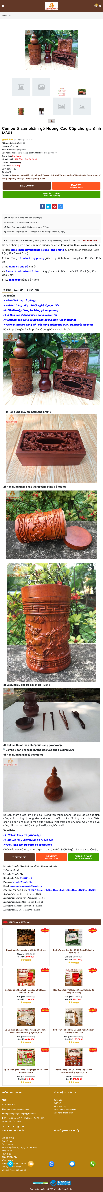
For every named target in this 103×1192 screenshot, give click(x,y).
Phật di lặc (6, 1154)
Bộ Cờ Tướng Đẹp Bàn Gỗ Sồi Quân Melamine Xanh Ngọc (73, 951)
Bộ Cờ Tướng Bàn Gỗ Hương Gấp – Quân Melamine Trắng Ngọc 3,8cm (74, 1071)
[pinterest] (13, 1126)
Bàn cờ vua (7, 1141)
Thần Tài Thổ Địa (9, 1157)
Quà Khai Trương (58, 175)
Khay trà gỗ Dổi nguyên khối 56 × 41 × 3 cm (26, 950)
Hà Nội (92, 890)
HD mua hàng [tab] (32, 290)
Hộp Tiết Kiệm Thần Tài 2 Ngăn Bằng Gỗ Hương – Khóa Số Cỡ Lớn (26, 991)
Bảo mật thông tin (61, 1106)
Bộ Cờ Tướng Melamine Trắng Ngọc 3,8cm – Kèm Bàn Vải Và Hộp (26, 1071)
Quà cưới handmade (76, 175)
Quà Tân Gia (43, 175)
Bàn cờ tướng (8, 1138)
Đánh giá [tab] (18, 290)
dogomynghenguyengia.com (16, 1109)
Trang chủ (6, 15)
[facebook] (4, 1126)
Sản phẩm (58, 1100)
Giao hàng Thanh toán (63, 1113)
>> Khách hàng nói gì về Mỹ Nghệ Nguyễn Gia (31, 305)
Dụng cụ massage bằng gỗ (14, 1170)
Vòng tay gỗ (7, 1160)
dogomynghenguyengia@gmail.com (20, 1113)
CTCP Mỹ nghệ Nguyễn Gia (60, 1189)
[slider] (7, 139)
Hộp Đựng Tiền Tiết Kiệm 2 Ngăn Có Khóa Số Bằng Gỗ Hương (73, 991)
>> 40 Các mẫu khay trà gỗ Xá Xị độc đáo (28, 839)
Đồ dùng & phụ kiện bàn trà (24, 175)
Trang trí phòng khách (35, 178)
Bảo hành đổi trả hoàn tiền (65, 1109)
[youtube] (18, 1126)
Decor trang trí (93, 175)
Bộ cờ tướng (7, 1144)
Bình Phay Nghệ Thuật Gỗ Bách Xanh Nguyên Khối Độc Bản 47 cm (73, 1031)
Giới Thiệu (58, 1103)
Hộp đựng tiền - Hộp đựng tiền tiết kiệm (19, 1147)
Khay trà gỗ (7, 1150)
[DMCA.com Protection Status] (41, 1183)
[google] (23, 1126)
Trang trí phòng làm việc (13, 178)
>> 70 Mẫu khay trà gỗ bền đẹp (22, 835)
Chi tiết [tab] (7, 290)
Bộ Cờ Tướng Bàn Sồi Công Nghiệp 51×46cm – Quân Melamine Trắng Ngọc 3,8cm (26, 1031)
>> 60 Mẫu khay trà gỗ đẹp (19, 300)
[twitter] (8, 1126)
